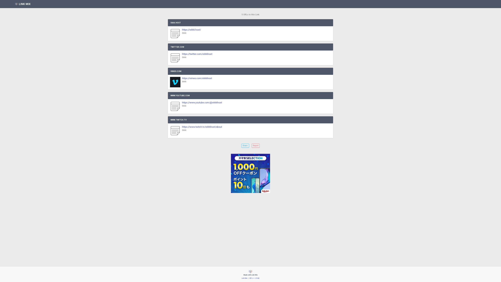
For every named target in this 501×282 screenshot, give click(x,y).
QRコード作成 (254, 278)
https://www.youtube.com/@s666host (202, 102)
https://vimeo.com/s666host (197, 78)
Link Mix (244, 278)
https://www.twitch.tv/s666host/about (202, 126)
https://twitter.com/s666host (197, 54)
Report (255, 146)
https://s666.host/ (191, 29)
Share (245, 146)
